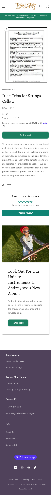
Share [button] (8, 185)
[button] (3, 6)
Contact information (26, 489)
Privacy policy (13, 484)
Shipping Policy (12, 445)
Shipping (5, 118)
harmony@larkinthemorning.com (21, 413)
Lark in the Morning (22, 480)
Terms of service (26, 484)
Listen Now (18, 323)
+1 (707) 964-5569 (13, 407)
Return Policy (11, 439)
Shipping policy (40, 484)
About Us (10, 432)
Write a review (25, 213)
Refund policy (37, 480)
